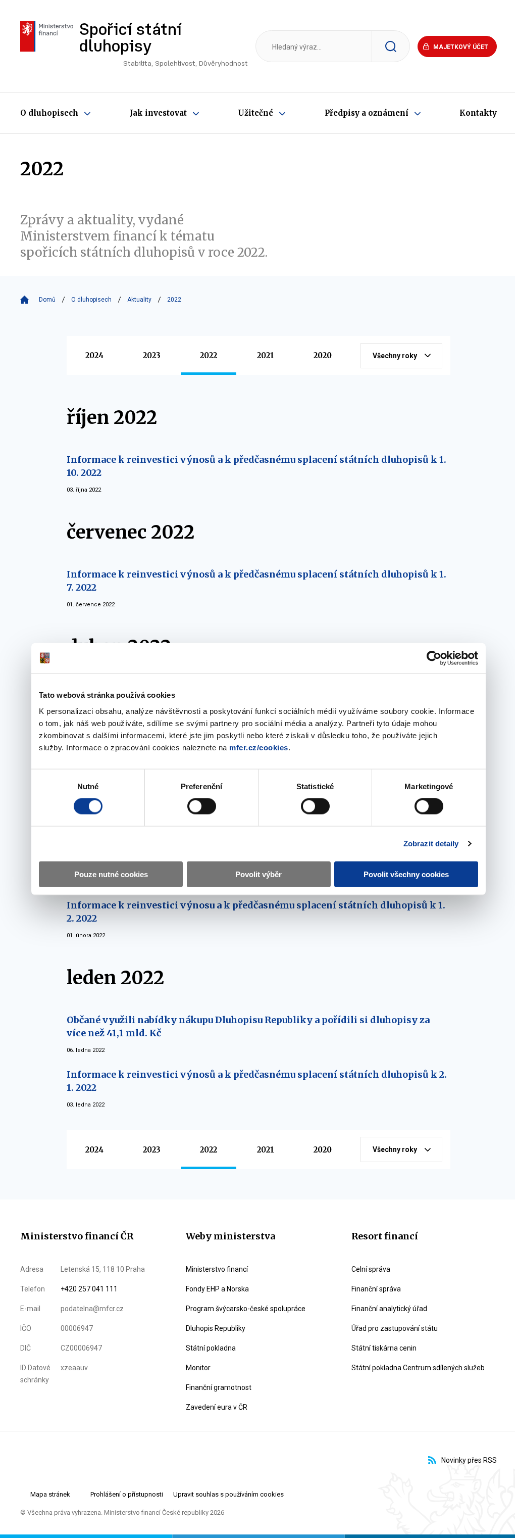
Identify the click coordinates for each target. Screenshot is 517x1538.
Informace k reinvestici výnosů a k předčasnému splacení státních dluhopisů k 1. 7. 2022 (256, 580)
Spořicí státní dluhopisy (163, 45)
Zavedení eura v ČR (216, 1407)
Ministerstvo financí (217, 1269)
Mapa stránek (50, 1494)
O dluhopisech (49, 113)
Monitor (198, 1368)
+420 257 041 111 (89, 1289)
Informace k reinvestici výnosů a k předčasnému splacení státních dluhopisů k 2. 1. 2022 (257, 1081)
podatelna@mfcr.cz (92, 1309)
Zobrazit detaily (431, 843)
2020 (323, 355)
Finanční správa (376, 1289)
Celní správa (370, 1269)
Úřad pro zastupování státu (394, 1328)
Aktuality (139, 299)
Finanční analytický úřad (389, 1309)
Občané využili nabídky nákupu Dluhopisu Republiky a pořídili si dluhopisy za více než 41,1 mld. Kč (248, 1026)
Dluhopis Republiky (215, 1328)
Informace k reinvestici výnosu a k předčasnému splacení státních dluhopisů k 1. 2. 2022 (256, 911)
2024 (94, 355)
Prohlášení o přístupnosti (126, 1494)
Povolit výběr (258, 874)
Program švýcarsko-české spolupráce (245, 1309)
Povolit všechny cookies (406, 874)
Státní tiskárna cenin (384, 1348)
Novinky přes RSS (469, 1460)
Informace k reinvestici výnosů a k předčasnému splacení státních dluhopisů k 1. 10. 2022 (256, 466)
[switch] (201, 806)
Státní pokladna (211, 1348)
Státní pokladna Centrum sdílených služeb (418, 1368)
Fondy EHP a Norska (217, 1289)
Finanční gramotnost (218, 1387)
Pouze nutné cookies (111, 874)
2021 (265, 355)
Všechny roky (395, 356)
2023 (152, 355)
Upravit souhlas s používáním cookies (228, 1494)
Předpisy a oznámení (366, 113)
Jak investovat (158, 113)
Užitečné (255, 113)
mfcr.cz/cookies (258, 747)
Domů (47, 299)
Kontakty (478, 113)
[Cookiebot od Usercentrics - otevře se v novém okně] (434, 658)
